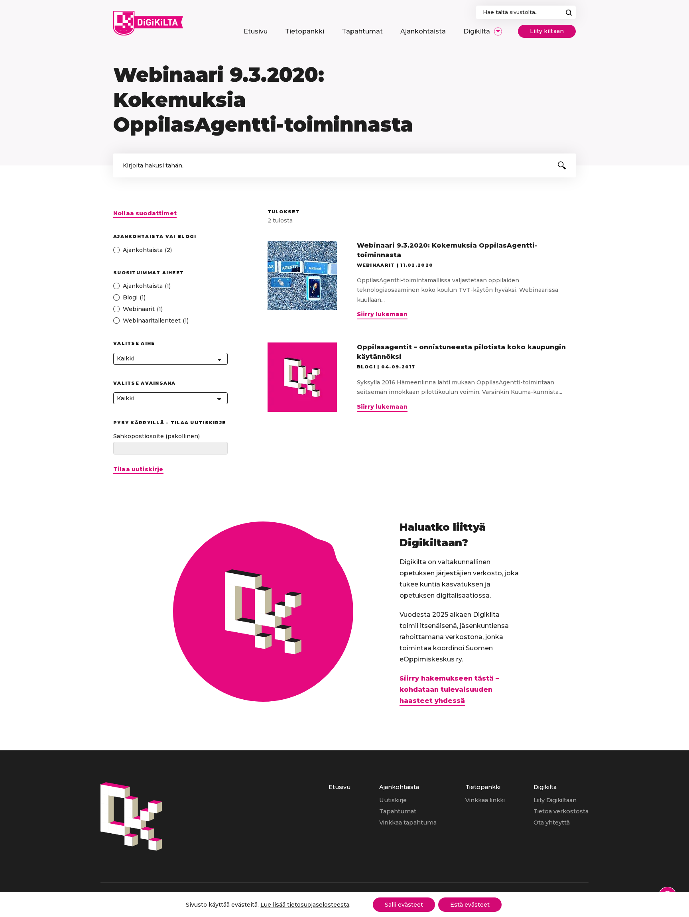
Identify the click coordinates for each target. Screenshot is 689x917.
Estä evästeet (470, 904)
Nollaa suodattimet (145, 213)
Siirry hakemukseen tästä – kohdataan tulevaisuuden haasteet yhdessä (449, 689)
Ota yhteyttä (551, 822)
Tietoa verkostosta (561, 811)
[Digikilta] (131, 848)
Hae (569, 12)
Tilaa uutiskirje (138, 469)
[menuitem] (255, 31)
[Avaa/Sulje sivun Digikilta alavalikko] (498, 31)
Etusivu (339, 787)
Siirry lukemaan (382, 315)
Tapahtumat (397, 811)
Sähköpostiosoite (156, 436)
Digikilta (545, 787)
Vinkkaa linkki (485, 800)
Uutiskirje (393, 800)
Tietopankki (482, 787)
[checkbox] (170, 250)
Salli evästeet (404, 904)
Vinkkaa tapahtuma (408, 822)
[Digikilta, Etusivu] (148, 23)
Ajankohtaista (399, 787)
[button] (562, 165)
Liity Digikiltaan (555, 800)
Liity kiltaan (547, 31)
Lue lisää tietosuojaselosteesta (304, 904)
